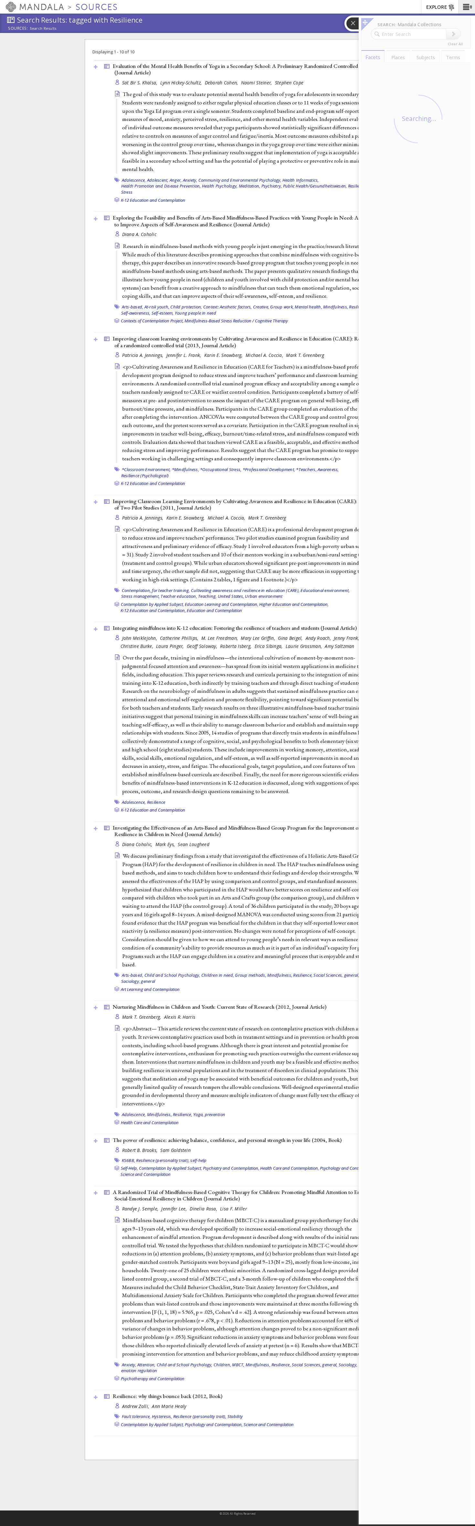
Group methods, (250, 975)
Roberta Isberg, (236, 646)
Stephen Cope (289, 83)
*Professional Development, (269, 469)
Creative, (261, 307)
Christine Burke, (138, 646)
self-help (198, 1160)
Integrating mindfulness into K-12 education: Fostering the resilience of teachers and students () (235, 627)
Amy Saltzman (339, 646)
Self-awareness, (136, 313)
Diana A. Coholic (139, 234)
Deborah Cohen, (222, 83)
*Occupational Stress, (220, 469)
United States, (231, 596)
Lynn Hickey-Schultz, (181, 83)
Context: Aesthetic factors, (227, 307)
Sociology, (348, 1365)
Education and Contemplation (214, 610)
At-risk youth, (157, 307)
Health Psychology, (220, 186)
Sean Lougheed (193, 844)
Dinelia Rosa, (204, 1209)
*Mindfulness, (185, 469)
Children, (222, 1365)
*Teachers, (306, 469)
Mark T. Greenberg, (142, 1017)
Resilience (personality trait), (162, 1160)
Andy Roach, (319, 638)
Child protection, (186, 307)
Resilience (156, 802)
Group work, (282, 307)
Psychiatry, (271, 186)
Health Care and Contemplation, (289, 1168)
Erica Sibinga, (269, 646)
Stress (127, 192)
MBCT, (238, 1365)
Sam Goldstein (175, 1150)
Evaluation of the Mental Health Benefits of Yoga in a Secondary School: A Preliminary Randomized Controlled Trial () (241, 69)
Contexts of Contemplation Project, (152, 321)
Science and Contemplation (146, 1174)
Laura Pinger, (170, 646)
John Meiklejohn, (140, 638)
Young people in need (195, 313)
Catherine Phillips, (180, 638)
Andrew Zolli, (136, 1406)
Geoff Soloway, (202, 646)
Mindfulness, (335, 307)
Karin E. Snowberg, (224, 355)
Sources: (18, 29)
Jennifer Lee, (174, 1209)
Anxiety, (190, 180)
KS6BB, (128, 1160)
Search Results (43, 28)
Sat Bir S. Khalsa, (140, 83)
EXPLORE (436, 7)
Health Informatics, (300, 180)
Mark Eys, (165, 844)
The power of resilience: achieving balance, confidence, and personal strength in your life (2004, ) (227, 1140)
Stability (235, 1416)
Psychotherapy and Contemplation (153, 1378)
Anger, (176, 180)
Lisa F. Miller (233, 1209)
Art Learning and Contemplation (150, 989)
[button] (467, 7)
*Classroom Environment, (146, 469)
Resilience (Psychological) (145, 475)
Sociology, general (138, 981)
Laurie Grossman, (304, 646)
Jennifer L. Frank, (184, 355)
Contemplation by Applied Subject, (152, 604)
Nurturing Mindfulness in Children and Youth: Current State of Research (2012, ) (219, 1006)
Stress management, (140, 596)
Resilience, (357, 186)
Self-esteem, (163, 313)
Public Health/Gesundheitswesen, (315, 186)
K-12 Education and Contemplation (153, 200)
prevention (215, 1114)
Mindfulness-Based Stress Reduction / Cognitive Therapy (236, 321)
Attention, (146, 1365)
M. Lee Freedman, (220, 638)
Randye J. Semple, (141, 1209)
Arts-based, (132, 307)
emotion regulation (139, 1370)
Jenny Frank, (347, 638)
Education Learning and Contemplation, (221, 604)
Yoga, (198, 1114)
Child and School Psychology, (172, 975)
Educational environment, (325, 590)
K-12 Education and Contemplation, (153, 610)
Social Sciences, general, (336, 975)
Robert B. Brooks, (140, 1150)
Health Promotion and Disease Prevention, (161, 186)
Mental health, (308, 307)
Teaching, (207, 596)
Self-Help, (129, 1168)
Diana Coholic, (138, 844)
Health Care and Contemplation (150, 1122)
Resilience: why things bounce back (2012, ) (167, 1396)
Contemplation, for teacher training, (156, 590)
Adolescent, (158, 180)
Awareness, (328, 469)
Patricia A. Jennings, (143, 355)
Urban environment (263, 596)
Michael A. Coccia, (265, 355)
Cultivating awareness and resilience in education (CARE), (245, 590)
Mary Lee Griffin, (258, 638)
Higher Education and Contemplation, (294, 604)
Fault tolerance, (136, 1416)
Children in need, (217, 975)
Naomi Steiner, (257, 83)
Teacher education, (179, 596)
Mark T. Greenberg (305, 355)
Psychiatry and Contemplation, (231, 1168)
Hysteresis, (162, 1416)
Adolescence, (134, 180)
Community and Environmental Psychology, (239, 180)
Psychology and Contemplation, (349, 1168)
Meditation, (249, 186)
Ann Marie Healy (169, 1406)
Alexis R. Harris (179, 1017)
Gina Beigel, (291, 638)
